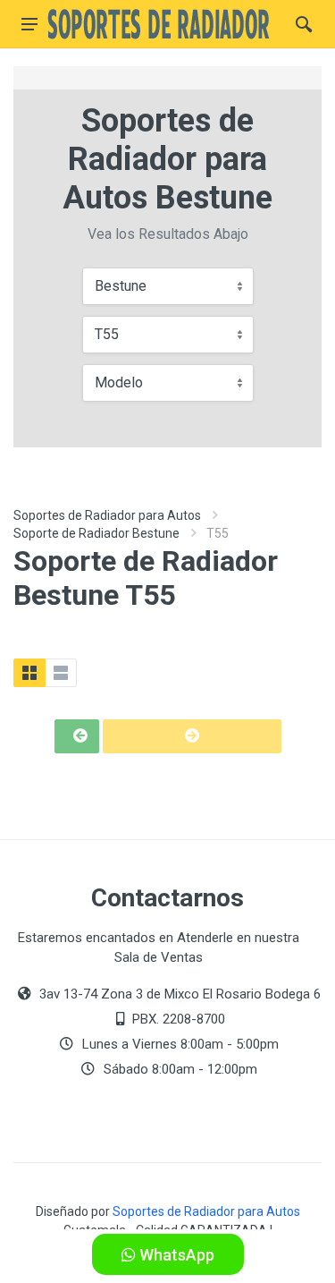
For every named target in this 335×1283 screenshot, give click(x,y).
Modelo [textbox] (119, 382)
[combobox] (168, 286)
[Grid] (29, 672)
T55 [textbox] (107, 334)
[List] (61, 672)
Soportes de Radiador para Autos (107, 515)
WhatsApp (175, 1254)
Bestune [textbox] (121, 285)
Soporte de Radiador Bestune (96, 533)
